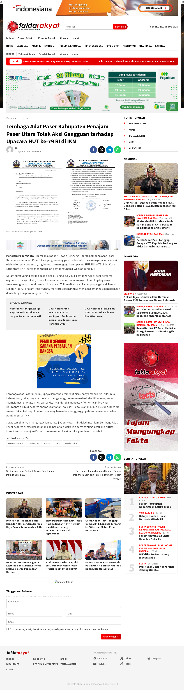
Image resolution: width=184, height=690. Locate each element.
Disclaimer (12, 664)
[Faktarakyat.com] (34, 26)
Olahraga (129, 294)
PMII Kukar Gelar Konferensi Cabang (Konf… (156, 568)
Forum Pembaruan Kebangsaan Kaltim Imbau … (156, 505)
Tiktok (127, 663)
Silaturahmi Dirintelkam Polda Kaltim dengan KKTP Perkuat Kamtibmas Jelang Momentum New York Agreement (64, 527)
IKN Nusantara (15, 443)
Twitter (127, 658)
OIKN (57, 443)
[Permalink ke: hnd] (9, 149)
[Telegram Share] (109, 149)
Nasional (140, 199)
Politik (161, 497)
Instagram (156, 658)
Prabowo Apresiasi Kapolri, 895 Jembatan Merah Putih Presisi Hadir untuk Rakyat (62, 565)
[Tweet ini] (101, 149)
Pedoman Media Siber (45, 664)
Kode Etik (39, 659)
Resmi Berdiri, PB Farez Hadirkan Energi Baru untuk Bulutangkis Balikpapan (156, 331)
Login (9, 669)
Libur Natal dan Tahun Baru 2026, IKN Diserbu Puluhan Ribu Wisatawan (99, 312)
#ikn (131, 142)
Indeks (10, 659)
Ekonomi (148, 234)
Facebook (102, 658)
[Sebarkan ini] (93, 149)
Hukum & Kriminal (141, 196)
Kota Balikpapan (159, 196)
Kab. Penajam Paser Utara (152, 548)
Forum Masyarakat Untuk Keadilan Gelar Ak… (154, 537)
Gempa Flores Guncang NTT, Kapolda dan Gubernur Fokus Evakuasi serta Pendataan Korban (23, 567)
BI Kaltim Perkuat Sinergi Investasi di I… (154, 556)
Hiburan (148, 306)
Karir (63, 659)
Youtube (101, 663)
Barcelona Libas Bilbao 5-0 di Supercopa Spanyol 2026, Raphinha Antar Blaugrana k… (154, 313)
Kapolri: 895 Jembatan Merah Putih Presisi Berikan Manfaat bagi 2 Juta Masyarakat (103, 565)
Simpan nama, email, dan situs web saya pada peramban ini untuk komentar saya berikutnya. (59, 629)
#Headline (135, 148)
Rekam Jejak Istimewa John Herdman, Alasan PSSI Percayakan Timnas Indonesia (149, 298)
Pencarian (120, 26)
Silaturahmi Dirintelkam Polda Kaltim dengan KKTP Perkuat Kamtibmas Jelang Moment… (154, 224)
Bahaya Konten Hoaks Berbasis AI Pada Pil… (152, 517)
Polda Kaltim (71, 443)
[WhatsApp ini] (117, 149)
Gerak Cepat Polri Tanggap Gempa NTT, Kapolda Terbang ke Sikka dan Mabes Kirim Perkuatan (103, 525)
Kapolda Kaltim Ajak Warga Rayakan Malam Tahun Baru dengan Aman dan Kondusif (25, 312)
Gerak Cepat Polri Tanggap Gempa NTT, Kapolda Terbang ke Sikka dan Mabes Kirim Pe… (156, 243)
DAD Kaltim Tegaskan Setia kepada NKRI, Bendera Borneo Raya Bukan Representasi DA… (150, 206)
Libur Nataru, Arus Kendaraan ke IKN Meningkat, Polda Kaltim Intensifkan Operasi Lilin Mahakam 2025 (63, 316)
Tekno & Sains (146, 513)
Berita (127, 196)
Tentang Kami (68, 664)
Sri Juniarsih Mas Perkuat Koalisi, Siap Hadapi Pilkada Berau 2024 (30, 471)
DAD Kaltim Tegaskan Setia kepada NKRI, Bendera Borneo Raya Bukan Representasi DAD (24, 524)
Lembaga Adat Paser (39, 443)
